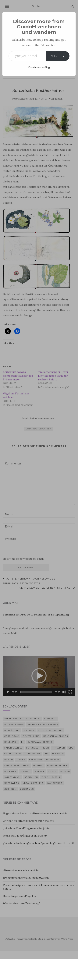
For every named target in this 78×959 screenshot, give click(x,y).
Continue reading (39, 67)
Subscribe (58, 56)
